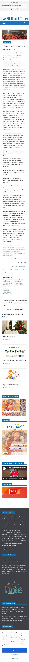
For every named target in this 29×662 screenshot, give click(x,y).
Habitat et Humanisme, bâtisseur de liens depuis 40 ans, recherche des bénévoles (15, 303)
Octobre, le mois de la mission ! (19, 280)
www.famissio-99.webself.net (18, 266)
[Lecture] (4, 478)
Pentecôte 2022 (9, 336)
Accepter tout (14, 650)
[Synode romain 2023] (14, 370)
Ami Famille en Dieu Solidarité (14, 360)
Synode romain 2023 (11, 384)
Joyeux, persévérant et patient (16, 309)
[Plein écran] (25, 478)
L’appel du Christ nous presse (7, 280)
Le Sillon (16, 53)
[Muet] (22, 478)
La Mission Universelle (6, 289)
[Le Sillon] (14, 16)
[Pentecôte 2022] (14, 322)
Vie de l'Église (7, 42)
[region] (14, 646)
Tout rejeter (14, 658)
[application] (14, 473)
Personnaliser (14, 654)
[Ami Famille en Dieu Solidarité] (14, 346)
